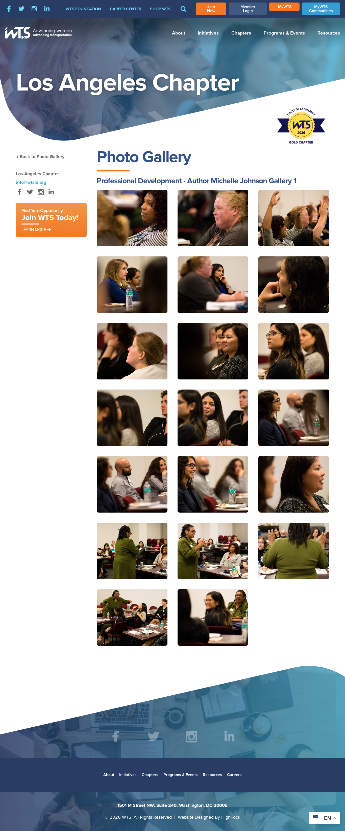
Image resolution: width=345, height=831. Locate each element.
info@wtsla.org (31, 182)
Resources (328, 32)
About (178, 32)
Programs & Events (284, 32)
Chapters (241, 32)
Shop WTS (160, 9)
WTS (38, 33)
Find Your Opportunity (49, 219)
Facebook (9, 9)
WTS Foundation (83, 9)
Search (183, 12)
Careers (234, 775)
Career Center (125, 9)
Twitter (21, 9)
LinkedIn (47, 9)
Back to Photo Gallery (42, 156)
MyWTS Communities (321, 9)
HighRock (230, 817)
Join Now (211, 9)
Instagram (34, 9)
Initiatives (208, 32)
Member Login (247, 9)
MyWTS (285, 7)
